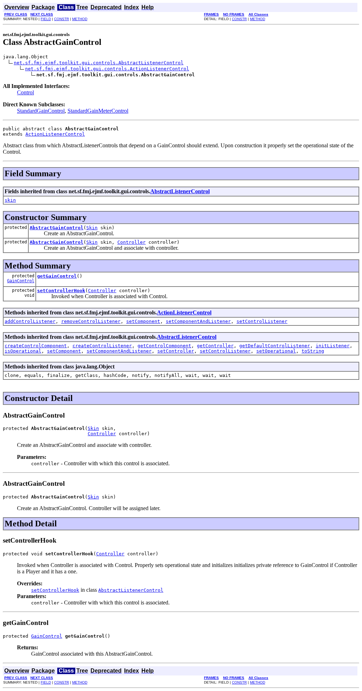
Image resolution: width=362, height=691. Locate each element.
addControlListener (30, 321)
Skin (92, 227)
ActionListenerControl (55, 134)
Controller (131, 242)
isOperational (23, 351)
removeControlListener (91, 321)
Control (25, 92)
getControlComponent (164, 345)
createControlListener (102, 345)
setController (175, 351)
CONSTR (61, 19)
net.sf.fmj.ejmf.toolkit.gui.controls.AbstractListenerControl (98, 62)
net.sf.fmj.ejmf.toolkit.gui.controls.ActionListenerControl (107, 68)
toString (313, 351)
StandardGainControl (41, 111)
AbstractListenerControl (180, 191)
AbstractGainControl (56, 227)
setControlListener (262, 321)
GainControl (20, 280)
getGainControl (57, 276)
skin (10, 200)
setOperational (276, 351)
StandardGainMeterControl (98, 111)
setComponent (143, 321)
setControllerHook (61, 290)
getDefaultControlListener (274, 345)
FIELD (46, 19)
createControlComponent (36, 345)
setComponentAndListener (198, 321)
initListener (333, 345)
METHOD (79, 19)
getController (215, 345)
